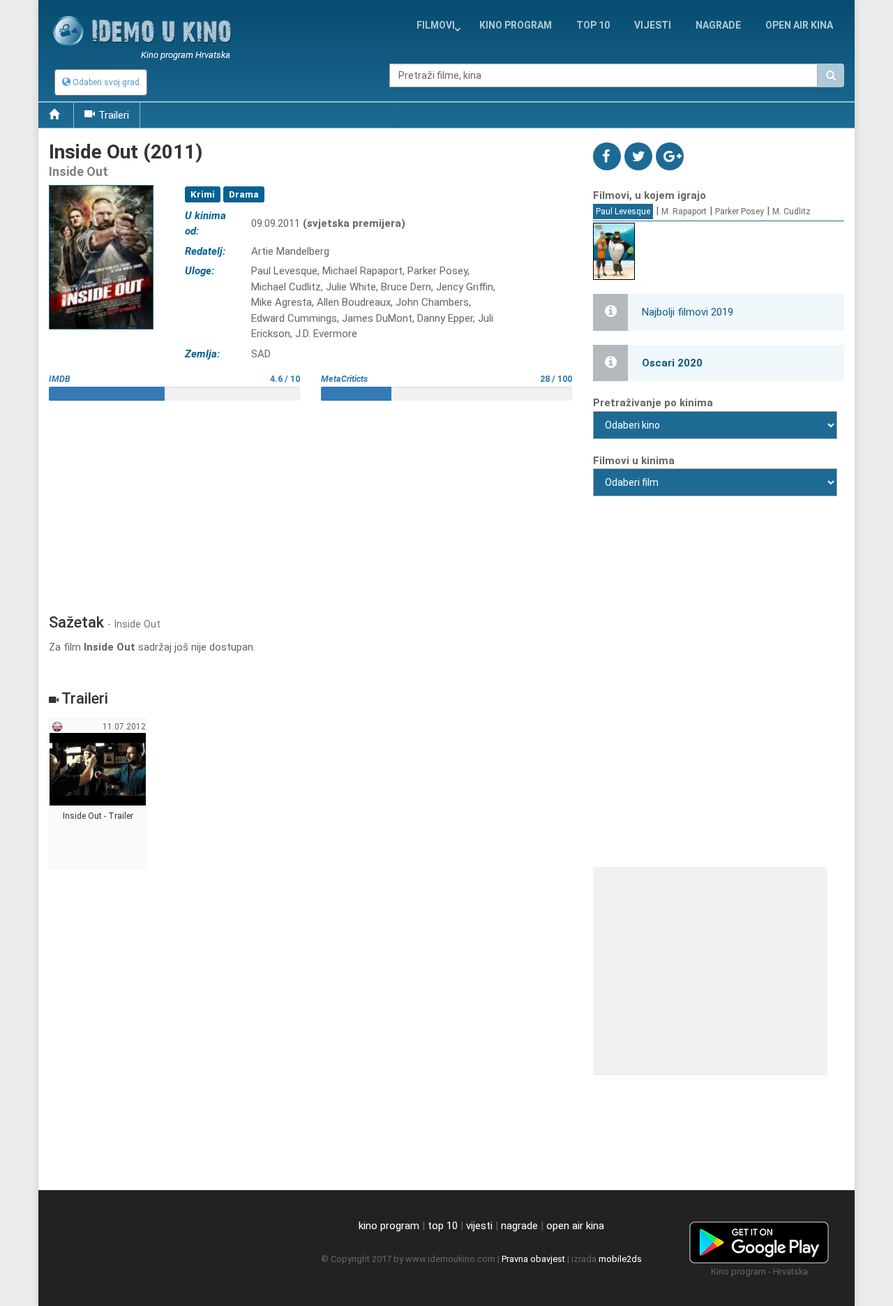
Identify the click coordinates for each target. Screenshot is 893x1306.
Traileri (113, 115)
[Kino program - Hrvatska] (759, 1239)
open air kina (575, 1225)
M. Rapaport (684, 211)
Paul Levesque (623, 211)
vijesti (652, 25)
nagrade (718, 25)
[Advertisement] (310, 502)
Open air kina (799, 25)
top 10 (443, 1225)
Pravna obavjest (533, 1259)
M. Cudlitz (791, 211)
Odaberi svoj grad (105, 82)
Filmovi (436, 25)
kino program (515, 25)
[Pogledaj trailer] (101, 184)
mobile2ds (620, 1259)
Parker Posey (739, 211)
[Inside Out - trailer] (98, 794)
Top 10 (593, 25)
